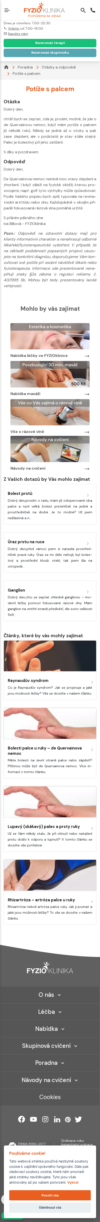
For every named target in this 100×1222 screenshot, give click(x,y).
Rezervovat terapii (50, 43)
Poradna (25, 67)
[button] (8, 11)
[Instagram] (45, 1119)
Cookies (50, 1097)
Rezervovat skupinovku (50, 53)
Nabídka (46, 1029)
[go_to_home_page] (50, 967)
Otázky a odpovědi (59, 67)
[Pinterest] (68, 1119)
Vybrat (72, 1182)
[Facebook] (21, 1119)
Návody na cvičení (46, 1080)
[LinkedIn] (57, 1119)
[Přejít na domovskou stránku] (44, 7)
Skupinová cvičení (46, 1046)
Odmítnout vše (50, 1207)
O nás (46, 994)
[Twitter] (78, 1119)
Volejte (14, 28)
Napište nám (18, 34)
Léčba (46, 1011)
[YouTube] (33, 1119)
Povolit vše (50, 1195)
